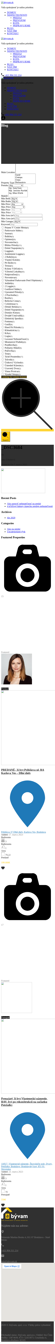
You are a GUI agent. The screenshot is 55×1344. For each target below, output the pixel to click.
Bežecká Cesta (13, 301)
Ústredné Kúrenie (14, 365)
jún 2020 (11, 517)
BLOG (10, 28)
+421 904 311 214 (12, 75)
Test (8, 353)
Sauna (9, 233)
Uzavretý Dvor (13, 368)
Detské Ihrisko (13, 307)
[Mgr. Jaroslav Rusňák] (18, 191)
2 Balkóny (11, 257)
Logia (8, 336)
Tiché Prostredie (14, 356)
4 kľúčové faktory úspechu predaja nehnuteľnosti (30, 506)
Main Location (8, 172)
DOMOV (11, 12)
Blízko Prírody (13, 245)
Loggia (9, 251)
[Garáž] (25, 175)
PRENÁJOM (19, 20)
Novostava (11, 277)
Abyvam (27, 686)
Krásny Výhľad (14, 268)
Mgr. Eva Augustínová (12, 686)
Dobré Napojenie (14, 248)
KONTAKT (13, 33)
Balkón (9, 236)
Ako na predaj (13, 529)
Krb (8, 333)
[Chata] (25, 180)
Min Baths (6, 201)
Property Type (8, 182)
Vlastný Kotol (12, 260)
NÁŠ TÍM (12, 31)
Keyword (6, 224)
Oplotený (10, 239)
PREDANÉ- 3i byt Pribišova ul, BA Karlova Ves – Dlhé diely (22, 771)
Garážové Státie (13, 289)
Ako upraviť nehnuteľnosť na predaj (24, 503)
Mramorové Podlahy (15, 342)
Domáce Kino (12, 312)
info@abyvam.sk (9, 1261)
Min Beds (6, 198)
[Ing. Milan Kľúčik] (18, 193)
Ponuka (5, 185)
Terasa (9, 265)
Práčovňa (10, 351)
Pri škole (10, 263)
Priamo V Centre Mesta (17, 227)
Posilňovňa (11, 345)
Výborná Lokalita (14, 271)
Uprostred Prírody (14, 292)
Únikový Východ (14, 362)
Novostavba (11, 242)
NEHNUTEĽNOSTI (17, 15)
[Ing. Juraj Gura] (18, 188)
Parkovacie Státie (14, 230)
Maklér (4, 196)
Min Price (6, 204)
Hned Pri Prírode (14, 327)
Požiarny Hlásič (13, 348)
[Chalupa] (25, 177)
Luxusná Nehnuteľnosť (17, 339)
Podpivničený (12, 274)
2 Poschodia (11, 295)
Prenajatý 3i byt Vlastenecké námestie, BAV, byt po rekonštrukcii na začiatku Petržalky (24, 1102)
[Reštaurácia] (25, 182)
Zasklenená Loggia (15, 254)
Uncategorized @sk (16, 531)
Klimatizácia (12, 330)
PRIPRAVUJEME (21, 25)
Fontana (9, 321)
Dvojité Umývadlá (14, 315)
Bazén (9, 298)
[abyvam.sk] (7, 2)
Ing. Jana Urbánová (10, 1015)
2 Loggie (10, 286)
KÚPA (16, 23)
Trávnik (9, 359)
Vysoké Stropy (13, 374)
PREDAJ (17, 17)
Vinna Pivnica (12, 371)
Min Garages (7, 221)
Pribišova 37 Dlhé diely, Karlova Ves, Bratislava (23, 832)
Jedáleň (9, 283)
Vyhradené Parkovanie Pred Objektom (24, 280)
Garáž (8, 324)
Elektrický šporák (14, 318)
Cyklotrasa (11, 304)
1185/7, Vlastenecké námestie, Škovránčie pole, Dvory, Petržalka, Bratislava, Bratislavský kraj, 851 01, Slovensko (26, 1166)
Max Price (6, 207)
